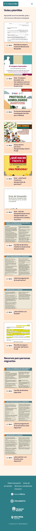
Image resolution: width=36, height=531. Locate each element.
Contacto (18, 489)
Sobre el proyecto (14, 483)
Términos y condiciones (23, 486)
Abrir (10, 45)
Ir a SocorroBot (12, 4)
